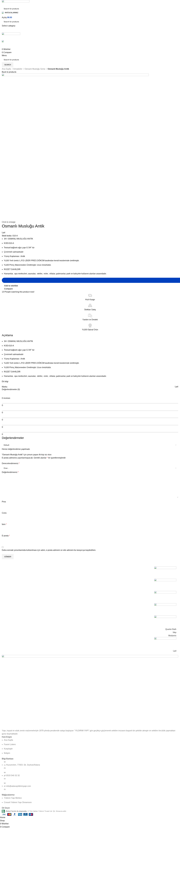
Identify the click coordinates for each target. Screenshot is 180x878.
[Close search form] (3, 3)
